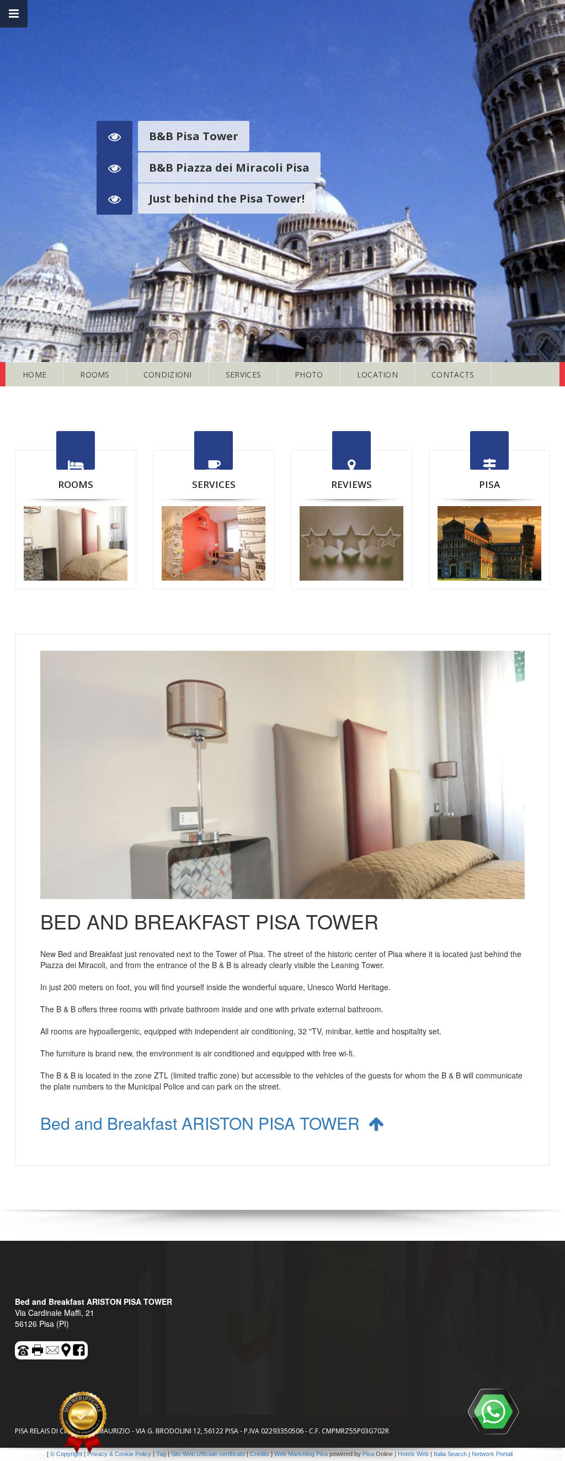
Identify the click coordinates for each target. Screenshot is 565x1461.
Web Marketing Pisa (301, 1454)
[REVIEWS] (351, 543)
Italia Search (450, 1454)
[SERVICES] (213, 543)
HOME (34, 374)
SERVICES (243, 374)
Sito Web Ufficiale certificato (208, 1454)
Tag (161, 1454)
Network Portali (492, 1454)
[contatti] (53, 1348)
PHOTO (309, 374)
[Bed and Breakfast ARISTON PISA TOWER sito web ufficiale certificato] (82, 1422)
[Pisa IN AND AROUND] (489, 543)
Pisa (368, 1454)
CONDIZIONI (167, 374)
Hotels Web (413, 1454)
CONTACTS (452, 374)
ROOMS (95, 374)
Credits (259, 1454)
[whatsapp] (493, 1411)
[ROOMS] (75, 543)
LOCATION (377, 374)
